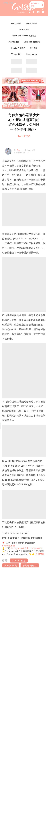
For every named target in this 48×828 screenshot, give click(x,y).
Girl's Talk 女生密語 (32, 42)
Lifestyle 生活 (13, 42)
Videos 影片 (16, 54)
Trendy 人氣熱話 (18, 48)
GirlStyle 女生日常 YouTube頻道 (26, 548)
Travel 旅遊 (24, 136)
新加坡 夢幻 (10, 565)
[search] (43, 9)
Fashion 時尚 (24, 29)
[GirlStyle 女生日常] (24, 8)
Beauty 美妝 (16, 23)
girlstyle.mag (8, 545)
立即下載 (39, 554)
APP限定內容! (31, 23)
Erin (19, 150)
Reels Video (31, 54)
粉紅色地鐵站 (30, 565)
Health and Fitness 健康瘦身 (24, 35)
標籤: (5, 560)
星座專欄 (33, 48)
